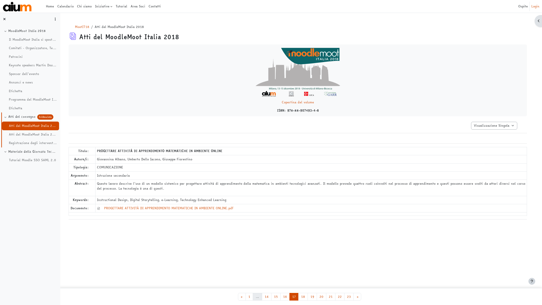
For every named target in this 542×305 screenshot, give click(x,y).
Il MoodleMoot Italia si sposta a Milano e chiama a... (33, 39)
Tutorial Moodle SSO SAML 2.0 (32, 160)
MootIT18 (82, 26)
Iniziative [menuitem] (102, 6)
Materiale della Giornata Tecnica (32, 151)
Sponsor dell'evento (24, 74)
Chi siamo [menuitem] (84, 6)
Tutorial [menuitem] (121, 6)
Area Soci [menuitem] (138, 6)
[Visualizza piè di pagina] (531, 281)
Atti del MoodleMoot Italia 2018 (33, 125)
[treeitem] (30, 69)
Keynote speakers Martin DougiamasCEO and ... (33, 65)
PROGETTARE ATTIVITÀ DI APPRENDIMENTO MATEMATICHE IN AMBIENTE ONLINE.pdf (168, 208)
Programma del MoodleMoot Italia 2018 (33, 99)
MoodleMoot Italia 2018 (27, 31)
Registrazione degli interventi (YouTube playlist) (33, 143)
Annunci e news (21, 82)
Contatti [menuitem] (155, 6)
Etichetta (15, 91)
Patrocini (16, 56)
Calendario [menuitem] (65, 6)
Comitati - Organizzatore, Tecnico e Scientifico (33, 48)
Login (535, 6)
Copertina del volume (298, 102)
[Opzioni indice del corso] (55, 19)
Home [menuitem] (50, 6)
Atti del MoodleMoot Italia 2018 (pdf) (33, 134)
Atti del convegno (22, 116)
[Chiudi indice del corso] (4, 19)
